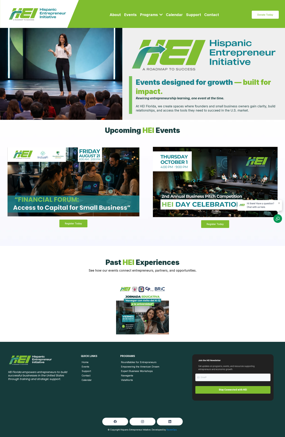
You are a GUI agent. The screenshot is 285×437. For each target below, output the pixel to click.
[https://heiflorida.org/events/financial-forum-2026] (73, 181)
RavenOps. (172, 429)
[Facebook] (115, 421)
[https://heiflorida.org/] (39, 14)
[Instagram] (142, 421)
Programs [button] (149, 15)
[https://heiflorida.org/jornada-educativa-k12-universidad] (142, 308)
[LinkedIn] (170, 421)
